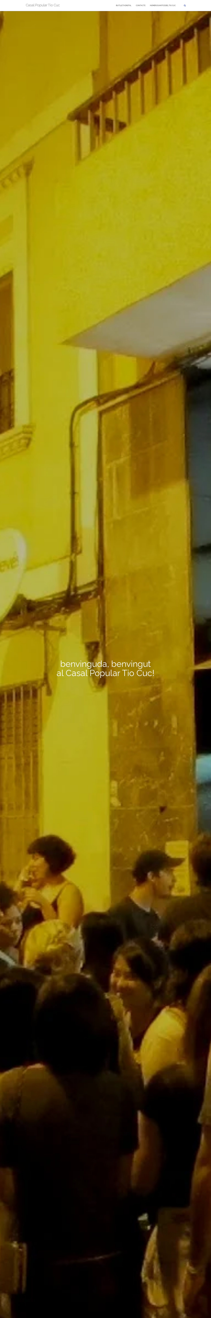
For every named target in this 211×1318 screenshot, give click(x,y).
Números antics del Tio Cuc (163, 5)
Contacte (140, 5)
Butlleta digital (123, 5)
